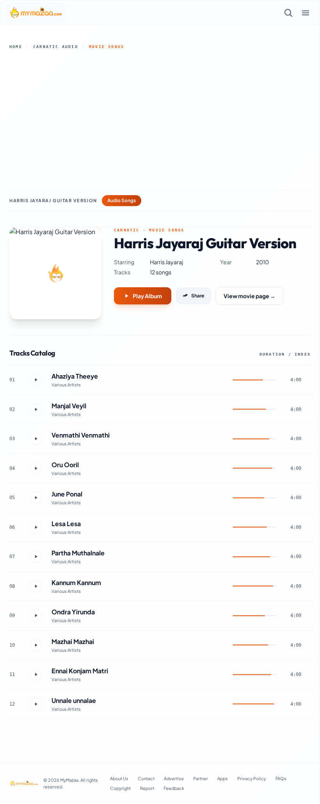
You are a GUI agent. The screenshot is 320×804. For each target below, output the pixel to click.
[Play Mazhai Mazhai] (36, 645)
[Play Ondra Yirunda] (36, 615)
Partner (200, 778)
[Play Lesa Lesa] (36, 527)
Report (147, 788)
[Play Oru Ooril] (36, 468)
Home (15, 46)
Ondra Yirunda (73, 612)
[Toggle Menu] (305, 13)
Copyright (120, 788)
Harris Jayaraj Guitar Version (53, 200)
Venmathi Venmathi (81, 435)
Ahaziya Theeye (75, 376)
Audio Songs (121, 200)
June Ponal (67, 494)
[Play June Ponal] (36, 497)
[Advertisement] (160, 119)
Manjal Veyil (69, 406)
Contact (146, 778)
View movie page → (250, 295)
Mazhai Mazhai (73, 641)
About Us (119, 778)
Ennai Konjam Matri (80, 671)
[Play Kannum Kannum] (36, 586)
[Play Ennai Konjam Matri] (36, 674)
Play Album (147, 295)
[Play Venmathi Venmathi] (36, 438)
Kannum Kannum (76, 582)
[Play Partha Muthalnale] (36, 556)
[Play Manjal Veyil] (36, 409)
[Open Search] (288, 13)
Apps (222, 778)
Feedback (174, 788)
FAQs (281, 778)
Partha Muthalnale (78, 553)
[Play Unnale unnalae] (36, 704)
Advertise (174, 778)
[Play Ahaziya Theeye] (36, 380)
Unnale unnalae (74, 700)
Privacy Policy (251, 778)
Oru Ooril (65, 465)
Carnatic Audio (55, 46)
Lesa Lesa (66, 523)
